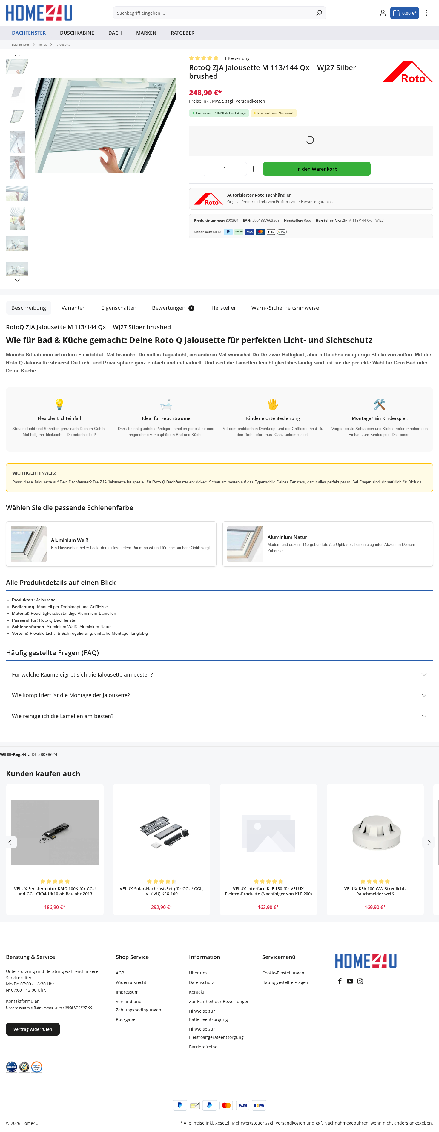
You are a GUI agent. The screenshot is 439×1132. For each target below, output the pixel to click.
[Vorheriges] (17, 55)
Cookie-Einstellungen (283, 973)
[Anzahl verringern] (196, 169)
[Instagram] (360, 983)
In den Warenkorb (316, 169)
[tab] (28, 308)
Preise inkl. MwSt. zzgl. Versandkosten (227, 101)
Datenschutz (201, 982)
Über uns (198, 973)
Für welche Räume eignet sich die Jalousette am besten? (82, 674)
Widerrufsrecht (131, 982)
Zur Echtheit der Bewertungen (219, 1001)
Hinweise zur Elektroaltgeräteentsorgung (216, 1033)
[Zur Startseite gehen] (39, 13)
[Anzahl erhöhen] (254, 169)
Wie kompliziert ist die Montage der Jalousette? (71, 695)
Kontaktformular (49, 1004)
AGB (120, 973)
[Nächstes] (17, 280)
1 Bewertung (237, 58)
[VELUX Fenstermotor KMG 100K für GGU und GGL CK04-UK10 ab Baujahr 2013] (55, 833)
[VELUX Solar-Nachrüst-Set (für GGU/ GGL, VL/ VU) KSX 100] (162, 833)
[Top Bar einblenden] (426, 13)
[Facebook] (340, 983)
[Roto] (407, 71)
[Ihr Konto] (382, 13)
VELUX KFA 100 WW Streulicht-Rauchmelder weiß (375, 891)
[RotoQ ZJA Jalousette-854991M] (105, 126)
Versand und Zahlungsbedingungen (138, 1006)
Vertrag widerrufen (32, 1029)
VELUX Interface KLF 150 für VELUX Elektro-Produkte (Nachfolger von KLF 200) (268, 891)
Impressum (127, 992)
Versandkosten (290, 1123)
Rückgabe (125, 1019)
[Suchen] (319, 12)
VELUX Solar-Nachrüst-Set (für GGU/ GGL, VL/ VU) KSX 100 (162, 891)
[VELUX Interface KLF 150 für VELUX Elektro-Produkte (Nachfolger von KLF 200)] (268, 833)
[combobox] (212, 12)
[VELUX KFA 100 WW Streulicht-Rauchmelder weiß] (375, 833)
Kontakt (196, 992)
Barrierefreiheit (204, 1047)
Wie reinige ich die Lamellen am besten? (62, 716)
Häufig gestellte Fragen (285, 982)
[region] (91, 169)
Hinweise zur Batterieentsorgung (208, 1015)
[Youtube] (350, 983)
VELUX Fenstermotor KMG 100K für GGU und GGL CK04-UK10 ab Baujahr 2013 (55, 891)
